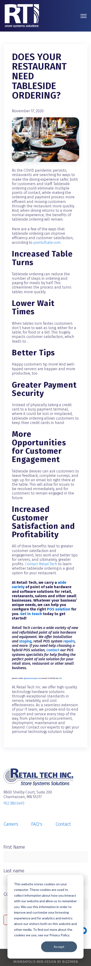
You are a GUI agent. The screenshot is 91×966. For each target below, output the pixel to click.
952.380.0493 (14, 803)
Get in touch (31, 614)
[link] (22, 15)
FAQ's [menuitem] (36, 824)
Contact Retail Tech (41, 564)
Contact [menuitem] (63, 824)
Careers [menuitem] (11, 824)
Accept (59, 947)
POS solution (58, 609)
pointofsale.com (47, 242)
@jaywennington (31, 678)
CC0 (60, 678)
